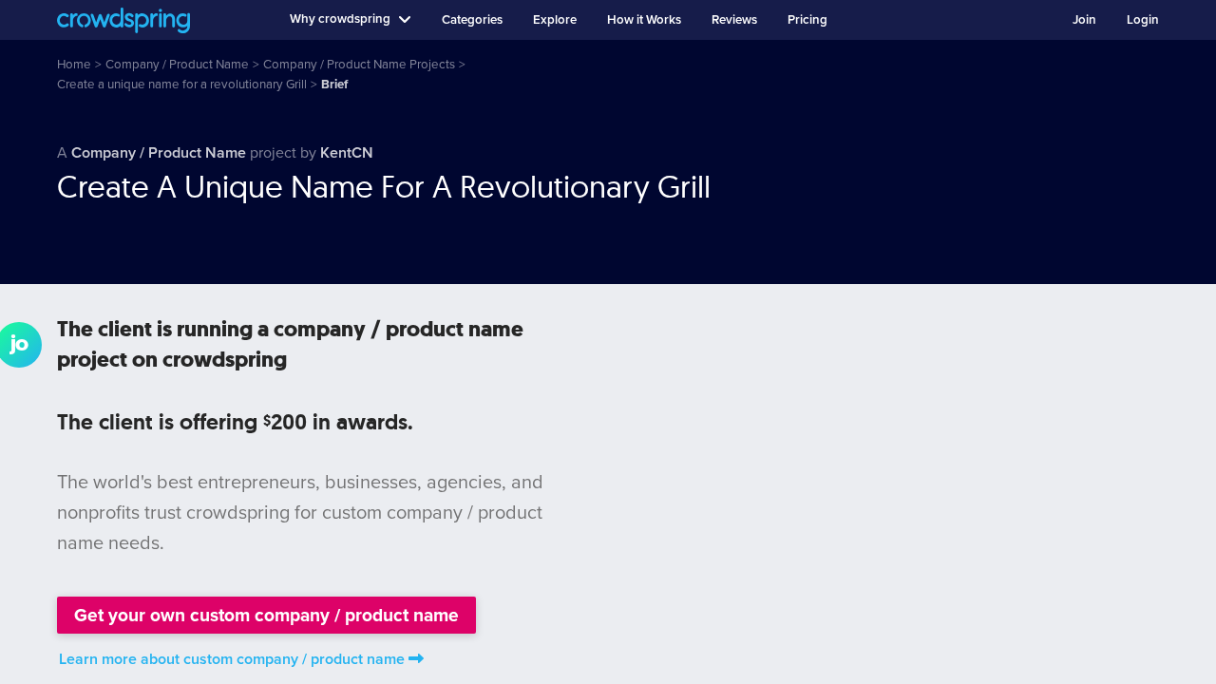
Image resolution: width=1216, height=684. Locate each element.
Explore (555, 20)
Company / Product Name (158, 152)
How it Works (644, 20)
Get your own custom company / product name (266, 615)
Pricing (807, 20)
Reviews (734, 20)
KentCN (346, 152)
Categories (472, 20)
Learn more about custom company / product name (232, 659)
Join (1084, 20)
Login (1143, 20)
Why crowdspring (340, 19)
